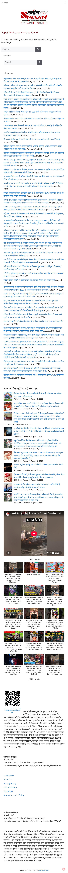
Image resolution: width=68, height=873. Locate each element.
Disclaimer (8, 791)
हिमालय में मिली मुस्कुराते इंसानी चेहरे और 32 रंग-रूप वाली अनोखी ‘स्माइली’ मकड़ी (32, 139)
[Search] (38, 49)
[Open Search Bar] (65, 2)
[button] (37, 559)
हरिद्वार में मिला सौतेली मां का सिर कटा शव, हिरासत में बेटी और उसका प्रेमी (29, 280)
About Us (8, 779)
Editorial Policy (10, 787)
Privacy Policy (10, 783)
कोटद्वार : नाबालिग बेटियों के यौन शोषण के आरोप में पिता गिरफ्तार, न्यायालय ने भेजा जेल (33, 321)
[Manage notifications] (63, 869)
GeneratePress (43, 870)
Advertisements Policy (14, 795)
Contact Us (9, 775)
